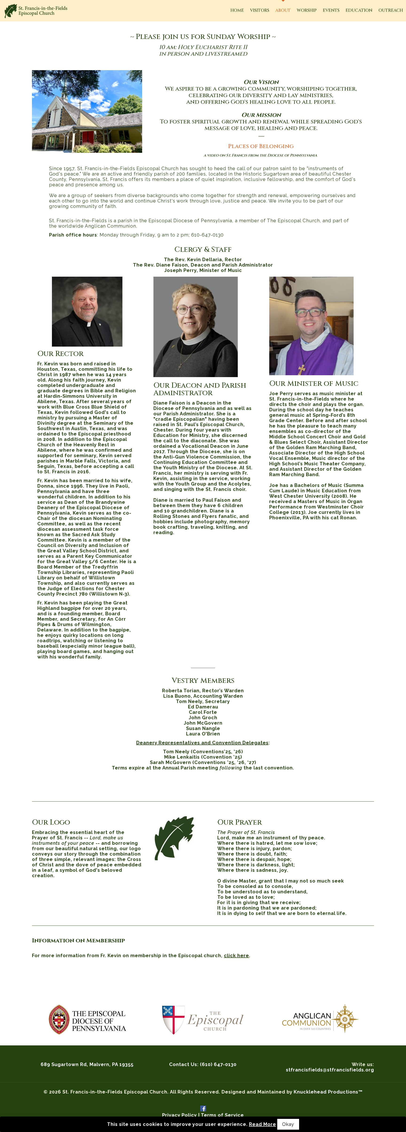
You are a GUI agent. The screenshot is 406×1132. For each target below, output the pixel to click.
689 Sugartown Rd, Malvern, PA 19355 (87, 1064)
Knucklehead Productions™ (328, 1092)
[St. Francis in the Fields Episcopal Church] (36, 10)
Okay (288, 1124)
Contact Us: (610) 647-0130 (203, 1064)
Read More (262, 1124)
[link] (87, 1019)
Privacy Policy (179, 1115)
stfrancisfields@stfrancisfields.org (330, 1070)
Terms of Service (222, 1115)
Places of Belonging (261, 146)
